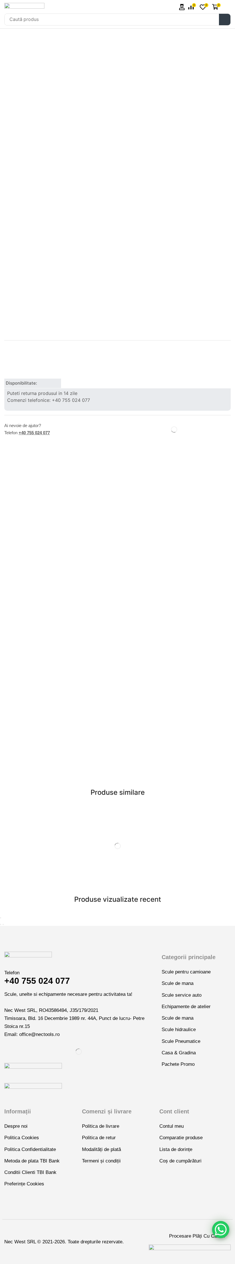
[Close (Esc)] (0, 917)
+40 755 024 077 (34, 432)
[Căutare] (224, 19)
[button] (182, 7)
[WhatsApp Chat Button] (220, 1229)
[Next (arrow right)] (3, 924)
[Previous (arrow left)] (0, 924)
